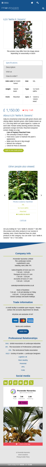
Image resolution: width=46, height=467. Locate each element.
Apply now (23, 331)
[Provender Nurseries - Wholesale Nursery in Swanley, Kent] (10, 8)
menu (6, 3)
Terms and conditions (23, 326)
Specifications (11, 63)
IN (15, 382)
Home (32, 3)
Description (10, 67)
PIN (20, 382)
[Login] (37, 3)
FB (10, 382)
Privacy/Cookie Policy (23, 457)
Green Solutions (23, 455)
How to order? (12, 76)
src (43, 8)
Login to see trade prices (13, 150)
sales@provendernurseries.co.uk (22, 286)
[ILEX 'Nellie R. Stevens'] (23, 35)
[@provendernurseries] (13, 391)
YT (26, 382)
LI (5, 382)
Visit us (9, 72)
